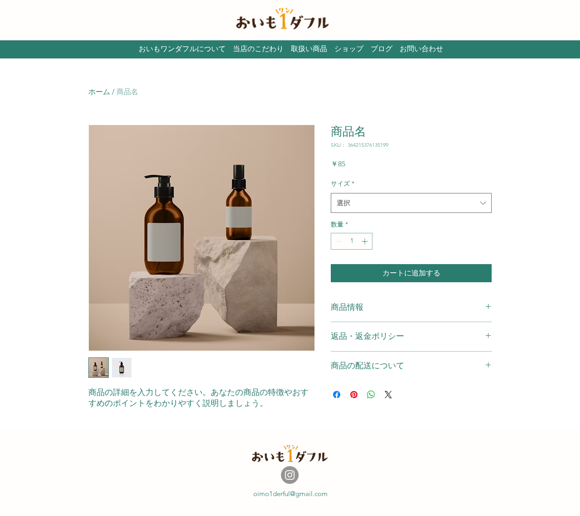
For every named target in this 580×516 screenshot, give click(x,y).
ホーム (99, 91)
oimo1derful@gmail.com (290, 493)
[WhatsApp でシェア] (371, 394)
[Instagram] (290, 475)
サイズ (342, 183)
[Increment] (365, 241)
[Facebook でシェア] (336, 394)
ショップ (348, 49)
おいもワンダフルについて (182, 49)
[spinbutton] (351, 241)
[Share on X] (388, 394)
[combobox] (411, 203)
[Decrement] (337, 241)
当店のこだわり (258, 49)
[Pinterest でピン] (353, 394)
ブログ (381, 49)
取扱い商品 (309, 49)
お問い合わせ (421, 49)
